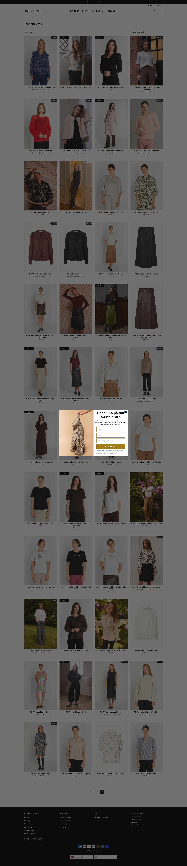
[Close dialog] (125, 412)
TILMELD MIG (110, 447)
